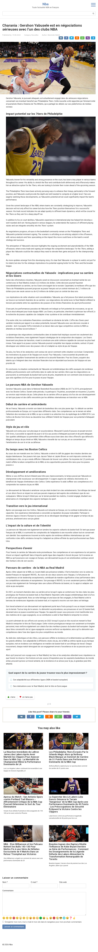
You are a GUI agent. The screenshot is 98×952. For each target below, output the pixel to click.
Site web (63, 882)
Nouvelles (34, 35)
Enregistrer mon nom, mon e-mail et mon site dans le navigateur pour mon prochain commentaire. (43, 922)
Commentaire (8, 890)
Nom (5, 882)
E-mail (34, 882)
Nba (45, 4)
